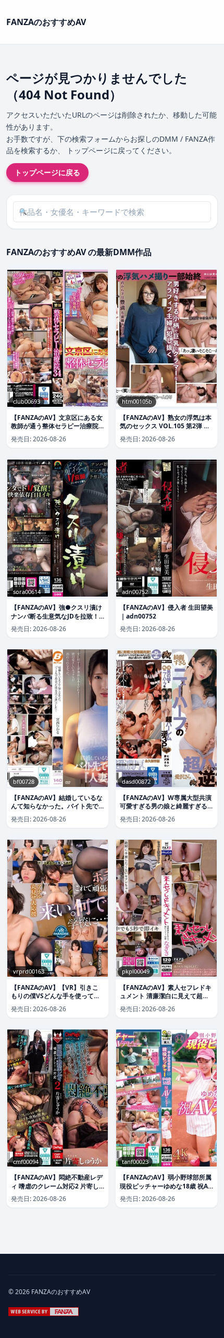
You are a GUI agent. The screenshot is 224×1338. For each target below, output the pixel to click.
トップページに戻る (47, 172)
